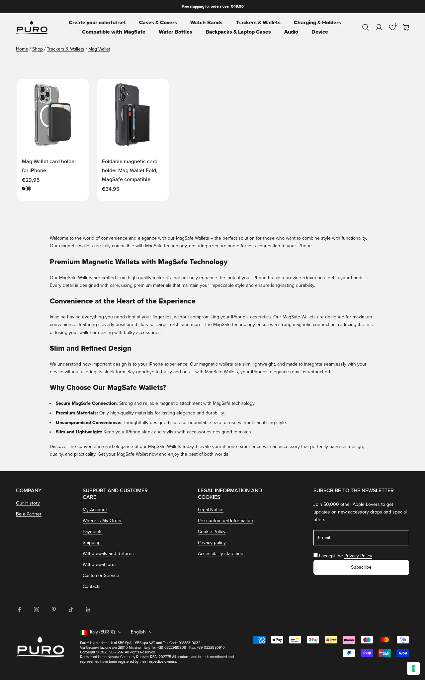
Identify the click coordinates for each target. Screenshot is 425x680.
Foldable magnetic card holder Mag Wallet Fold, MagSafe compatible (129, 170)
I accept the (345, 556)
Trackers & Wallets (258, 23)
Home (22, 49)
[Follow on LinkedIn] (88, 609)
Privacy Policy (358, 556)
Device (319, 32)
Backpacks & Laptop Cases (238, 32)
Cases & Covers (158, 23)
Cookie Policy (211, 531)
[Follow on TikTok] (71, 609)
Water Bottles (175, 32)
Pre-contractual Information (225, 520)
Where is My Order (102, 520)
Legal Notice (210, 509)
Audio (291, 32)
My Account (95, 509)
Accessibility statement (221, 553)
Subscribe (361, 567)
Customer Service (101, 575)
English (138, 632)
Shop (37, 49)
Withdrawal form (99, 564)
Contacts (92, 586)
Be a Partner (29, 514)
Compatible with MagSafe (113, 32)
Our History (28, 503)
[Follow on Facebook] (19, 609)
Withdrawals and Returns (108, 553)
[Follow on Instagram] (36, 609)
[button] (77, 90)
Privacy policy (212, 542)
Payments (93, 531)
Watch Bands (206, 23)
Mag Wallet (99, 49)
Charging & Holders (317, 23)
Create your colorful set (97, 23)
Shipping (92, 542)
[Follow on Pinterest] (53, 609)
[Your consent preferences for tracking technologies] (413, 668)
